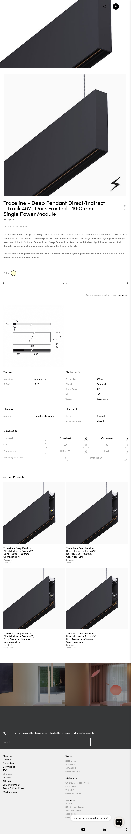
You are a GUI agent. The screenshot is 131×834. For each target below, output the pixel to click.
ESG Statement (11, 784)
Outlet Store (9, 763)
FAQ (5, 770)
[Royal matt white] (13, 273)
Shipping (7, 773)
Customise (107, 438)
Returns (7, 777)
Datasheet (65, 438)
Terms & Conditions (13, 788)
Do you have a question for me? (91, 817)
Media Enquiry (11, 791)
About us (7, 755)
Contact (7, 759)
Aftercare (8, 781)
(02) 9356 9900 (73, 771)
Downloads (9, 766)
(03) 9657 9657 (73, 793)
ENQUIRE (65, 283)
